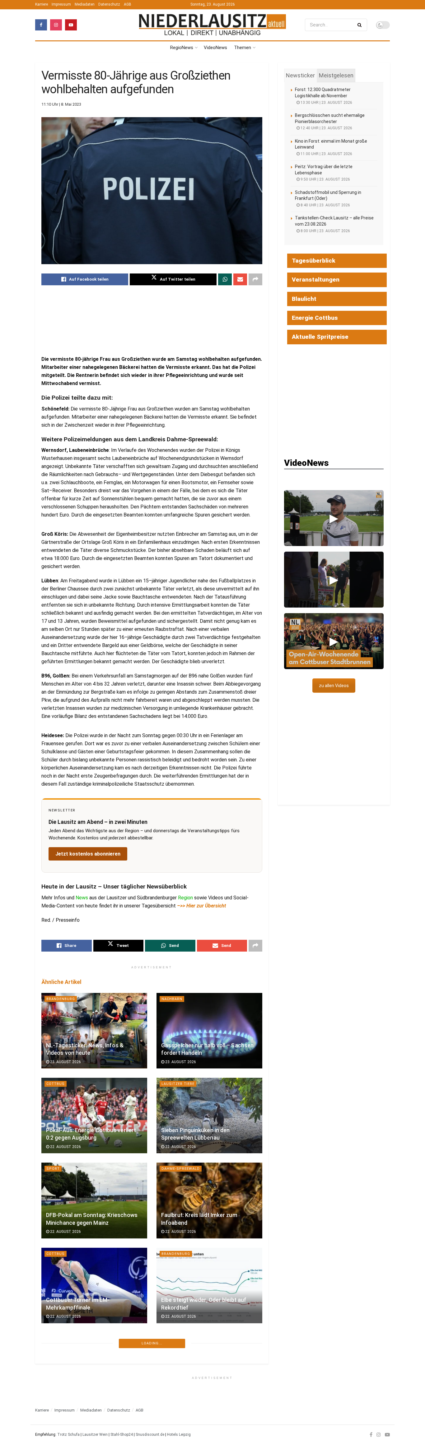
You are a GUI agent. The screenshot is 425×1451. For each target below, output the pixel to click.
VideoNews (215, 47)
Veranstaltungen (315, 279)
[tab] (300, 75)
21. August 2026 (65, 1410)
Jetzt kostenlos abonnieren (87, 854)
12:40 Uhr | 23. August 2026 (326, 128)
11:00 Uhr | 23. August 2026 (326, 154)
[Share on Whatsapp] (225, 279)
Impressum (61, 4)
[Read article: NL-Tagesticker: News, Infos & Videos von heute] (94, 1030)
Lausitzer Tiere (177, 1084)
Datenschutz (109, 4)
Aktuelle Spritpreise (320, 336)
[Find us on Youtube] (71, 24)
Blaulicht (304, 298)
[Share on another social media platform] (255, 279)
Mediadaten (85, 4)
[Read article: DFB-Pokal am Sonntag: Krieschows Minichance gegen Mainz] (94, 1200)
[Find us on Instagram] (56, 24)
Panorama (172, 1348)
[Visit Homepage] (212, 25)
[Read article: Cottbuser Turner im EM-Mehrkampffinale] (94, 1285)
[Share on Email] (240, 279)
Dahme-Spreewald (180, 1169)
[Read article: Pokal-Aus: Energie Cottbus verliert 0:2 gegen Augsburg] (94, 1115)
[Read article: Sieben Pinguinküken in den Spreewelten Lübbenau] (209, 1115)
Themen (242, 47)
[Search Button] (360, 25)
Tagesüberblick (313, 260)
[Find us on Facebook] (41, 24)
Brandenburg (60, 999)
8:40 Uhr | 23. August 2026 (325, 205)
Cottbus (55, 1084)
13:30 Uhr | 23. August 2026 (326, 102)
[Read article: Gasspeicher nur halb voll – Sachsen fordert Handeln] (209, 1030)
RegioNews (181, 47)
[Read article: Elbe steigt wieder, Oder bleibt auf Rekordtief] (209, 1285)
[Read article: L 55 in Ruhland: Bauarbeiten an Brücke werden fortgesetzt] (209, 1379)
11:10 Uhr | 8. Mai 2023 (61, 104)
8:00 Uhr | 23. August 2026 (325, 231)
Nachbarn (171, 999)
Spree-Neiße (60, 1433)
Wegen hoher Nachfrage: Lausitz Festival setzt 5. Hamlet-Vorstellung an (92, 1394)
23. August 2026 (65, 1062)
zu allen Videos (334, 685)
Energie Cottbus (315, 317)
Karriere (41, 4)
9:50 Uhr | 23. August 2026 (325, 179)
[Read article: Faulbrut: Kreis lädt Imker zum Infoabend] (209, 1200)
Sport (53, 1169)
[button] (334, 518)
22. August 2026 (65, 1147)
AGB (127, 4)
